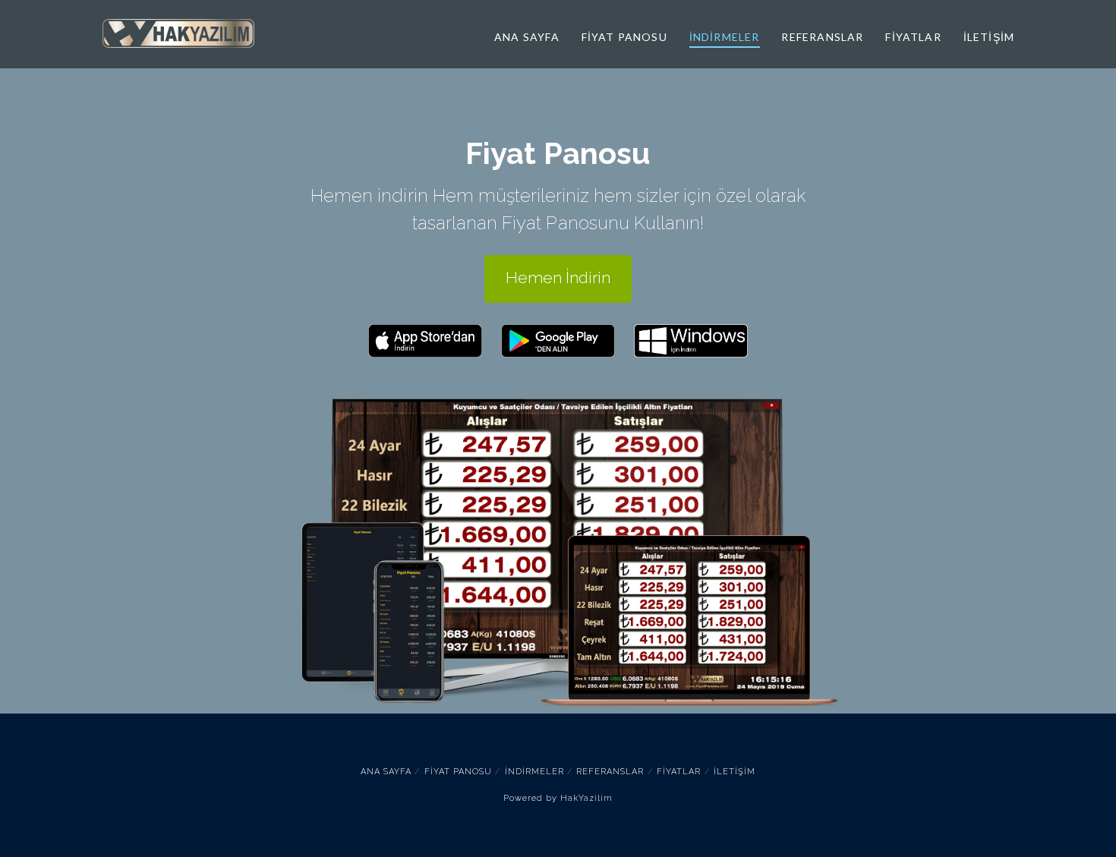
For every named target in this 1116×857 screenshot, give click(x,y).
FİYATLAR (679, 772)
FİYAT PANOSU (458, 772)
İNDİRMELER (534, 772)
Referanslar (610, 772)
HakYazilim (586, 798)
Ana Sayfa (386, 772)
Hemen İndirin (558, 277)
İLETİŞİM (734, 772)
